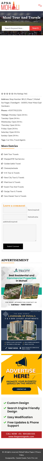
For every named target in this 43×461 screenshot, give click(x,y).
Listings (16, 21)
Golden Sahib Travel (12, 163)
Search (35, 28)
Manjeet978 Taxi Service (14, 159)
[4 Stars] (10, 94)
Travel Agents (19, 140)
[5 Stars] (12, 94)
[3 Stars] (7, 94)
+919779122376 (15, 110)
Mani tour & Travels (12, 182)
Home (9, 21)
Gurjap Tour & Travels (13, 191)
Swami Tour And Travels (14, 187)
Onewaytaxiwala (11, 168)
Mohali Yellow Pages (26, 452)
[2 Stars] (5, 94)
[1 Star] (2, 94)
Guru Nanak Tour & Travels (15, 196)
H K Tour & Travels (12, 173)
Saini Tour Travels (11, 154)
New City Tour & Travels (14, 177)
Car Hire (9, 140)
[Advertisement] (21, 58)
